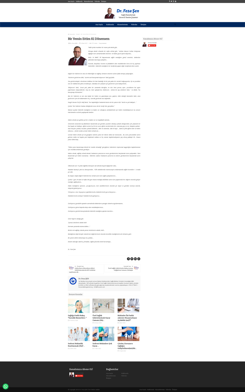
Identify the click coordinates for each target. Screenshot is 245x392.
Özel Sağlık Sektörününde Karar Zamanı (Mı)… (101, 317)
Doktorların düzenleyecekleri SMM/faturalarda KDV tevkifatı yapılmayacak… (82, 269)
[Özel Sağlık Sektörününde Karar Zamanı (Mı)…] (103, 306)
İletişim (103, 1)
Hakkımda (79, 1)
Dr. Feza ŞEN (73, 43)
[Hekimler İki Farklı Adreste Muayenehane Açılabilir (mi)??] (128, 306)
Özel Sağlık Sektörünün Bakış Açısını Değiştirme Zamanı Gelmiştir (120, 268)
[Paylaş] (128, 258)
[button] (5, 386)
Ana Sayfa (71, 1)
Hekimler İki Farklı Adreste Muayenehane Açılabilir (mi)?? (127, 317)
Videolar (97, 1)
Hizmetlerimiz (88, 1)
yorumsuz (103, 43)
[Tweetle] (131, 258)
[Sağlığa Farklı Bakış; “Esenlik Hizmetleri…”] (79, 306)
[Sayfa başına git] (241, 389)
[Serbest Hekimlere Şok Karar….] (103, 334)
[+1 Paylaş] (135, 258)
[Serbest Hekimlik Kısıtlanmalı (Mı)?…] (79, 334)
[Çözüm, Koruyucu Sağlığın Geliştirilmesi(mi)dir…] (128, 334)
